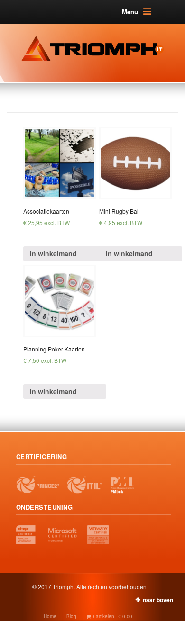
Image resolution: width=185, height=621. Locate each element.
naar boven (158, 599)
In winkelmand (53, 253)
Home (50, 616)
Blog (71, 616)
